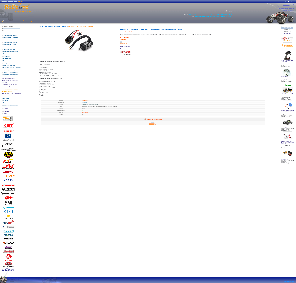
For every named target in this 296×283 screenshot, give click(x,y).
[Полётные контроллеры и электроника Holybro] (8, 208)
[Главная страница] (285, 1)
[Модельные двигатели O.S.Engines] (8, 270)
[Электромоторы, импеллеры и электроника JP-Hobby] (8, 199)
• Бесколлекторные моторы (9, 84)
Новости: (229, 11)
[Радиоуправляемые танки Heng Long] (8, 260)
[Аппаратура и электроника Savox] (8, 244)
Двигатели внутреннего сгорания (10, 74)
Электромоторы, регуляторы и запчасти (55, 26)
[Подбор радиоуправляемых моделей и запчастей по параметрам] (8, 120)
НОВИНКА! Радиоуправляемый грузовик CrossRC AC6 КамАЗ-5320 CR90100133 (210, 14)
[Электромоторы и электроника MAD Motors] (8, 205)
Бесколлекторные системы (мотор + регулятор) (80, 26)
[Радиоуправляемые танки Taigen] (8, 267)
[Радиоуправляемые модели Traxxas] (8, 253)
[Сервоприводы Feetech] (8, 162)
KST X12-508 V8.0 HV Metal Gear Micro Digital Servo (287, 158)
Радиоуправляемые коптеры (9, 40)
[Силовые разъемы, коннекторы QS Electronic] (8, 137)
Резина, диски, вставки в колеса (10, 63)
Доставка (34, 21)
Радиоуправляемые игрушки (9, 44)
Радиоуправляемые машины (9, 33)
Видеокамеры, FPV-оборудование (11, 70)
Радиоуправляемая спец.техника (10, 51)
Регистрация (8, 21)
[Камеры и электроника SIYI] (8, 213)
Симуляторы (6, 98)
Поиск (5, 113)
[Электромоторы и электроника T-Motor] (8, 190)
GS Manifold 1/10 (284, 76)
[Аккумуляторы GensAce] (8, 141)
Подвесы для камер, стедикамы (10, 72)
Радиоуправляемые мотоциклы (10, 46)
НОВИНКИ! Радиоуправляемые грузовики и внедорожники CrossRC (213, 16)
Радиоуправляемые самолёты (10, 35)
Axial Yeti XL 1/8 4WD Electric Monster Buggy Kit (287, 126)
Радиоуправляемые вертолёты (10, 37)
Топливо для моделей (8, 102)
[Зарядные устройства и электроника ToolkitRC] (8, 232)
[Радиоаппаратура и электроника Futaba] (8, 240)
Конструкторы (6, 56)
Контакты (26, 21)
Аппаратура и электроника (9, 65)
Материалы (5, 100)
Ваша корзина (287, 27)
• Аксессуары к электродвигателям (11, 93)
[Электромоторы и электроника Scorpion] (8, 157)
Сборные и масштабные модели (10, 105)
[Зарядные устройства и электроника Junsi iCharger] (8, 228)
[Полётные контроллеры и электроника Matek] (8, 218)
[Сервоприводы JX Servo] (8, 169)
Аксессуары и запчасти (8, 60)
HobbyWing (84, 102)
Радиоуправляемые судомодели (10, 42)
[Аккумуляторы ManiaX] (8, 150)
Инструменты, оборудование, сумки (11, 95)
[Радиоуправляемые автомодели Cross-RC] (8, 186)
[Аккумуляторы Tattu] (8, 146)
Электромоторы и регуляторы (10, 77)
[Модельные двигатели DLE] (8, 182)
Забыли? (21, 1)
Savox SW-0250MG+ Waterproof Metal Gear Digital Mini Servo (287, 111)
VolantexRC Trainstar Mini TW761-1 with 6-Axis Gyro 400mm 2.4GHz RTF (287, 142)
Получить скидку (124, 48)
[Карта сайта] (288, 1)
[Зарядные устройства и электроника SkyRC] (8, 224)
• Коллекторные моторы (8, 78)
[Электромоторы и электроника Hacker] (8, 249)
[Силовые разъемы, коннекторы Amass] (8, 132)
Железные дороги (7, 58)
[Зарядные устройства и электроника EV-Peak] (8, 236)
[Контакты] (291, 1)
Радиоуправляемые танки (9, 49)
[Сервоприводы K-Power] (8, 177)
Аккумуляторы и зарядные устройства (12, 67)
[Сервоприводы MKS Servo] (8, 173)
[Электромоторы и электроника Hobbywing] (8, 194)
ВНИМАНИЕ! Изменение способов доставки (220, 13)
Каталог (19, 21)
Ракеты (4, 53)
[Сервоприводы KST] (8, 128)
